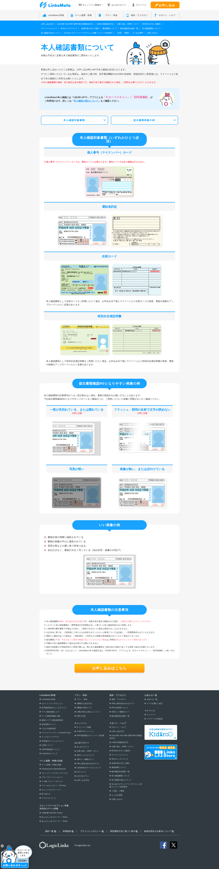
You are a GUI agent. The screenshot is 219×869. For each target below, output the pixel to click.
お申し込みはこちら (109, 668)
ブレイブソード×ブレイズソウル (54, 773)
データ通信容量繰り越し (51, 716)
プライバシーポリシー (90, 831)
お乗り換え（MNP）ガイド (128, 24)
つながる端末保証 (48, 728)
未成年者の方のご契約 (90, 28)
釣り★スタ (46, 794)
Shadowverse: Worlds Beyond (53, 769)
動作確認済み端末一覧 (129, 28)
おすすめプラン (82, 776)
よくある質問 (137, 33)
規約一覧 (49, 831)
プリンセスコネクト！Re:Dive (53, 786)
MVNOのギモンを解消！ (152, 24)
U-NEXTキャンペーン (85, 731)
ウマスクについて (48, 798)
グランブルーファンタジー (52, 777)
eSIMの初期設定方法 (105, 24)
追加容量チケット (48, 724)
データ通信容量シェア (50, 712)
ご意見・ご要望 (122, 33)
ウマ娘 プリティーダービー (52, 781)
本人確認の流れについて (51, 33)
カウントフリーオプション (52, 703)
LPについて (81, 772)
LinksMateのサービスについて (88, 768)
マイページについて (49, 28)
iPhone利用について (119, 708)
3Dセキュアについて (69, 28)
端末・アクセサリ (118, 699)
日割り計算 (81, 716)
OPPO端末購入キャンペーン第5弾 (90, 735)
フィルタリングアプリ (50, 737)
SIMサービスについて (85, 755)
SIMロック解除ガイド (85, 759)
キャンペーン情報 (83, 727)
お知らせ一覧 (151, 699)
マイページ (151, 715)
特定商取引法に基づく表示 (122, 831)
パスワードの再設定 (154, 719)
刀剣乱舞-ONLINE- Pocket (51, 813)
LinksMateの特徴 (48, 699)
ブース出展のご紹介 (154, 703)
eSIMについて (47, 745)
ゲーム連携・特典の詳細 (51, 765)
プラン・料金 (81, 699)
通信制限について (109, 28)
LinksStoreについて (49, 753)
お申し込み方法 (47, 24)
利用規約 (67, 831)
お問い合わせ (152, 33)
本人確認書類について (151, 28)
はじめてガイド (82, 747)
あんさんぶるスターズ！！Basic (54, 817)
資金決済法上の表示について (157, 831)
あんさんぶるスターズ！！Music (54, 821)
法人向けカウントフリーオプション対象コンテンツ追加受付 (88, 33)
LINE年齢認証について (50, 749)
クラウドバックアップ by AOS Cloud (56, 733)
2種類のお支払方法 (84, 703)
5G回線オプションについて (52, 741)
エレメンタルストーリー (51, 790)
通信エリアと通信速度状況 (52, 720)
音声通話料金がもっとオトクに (54, 708)
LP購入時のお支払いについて (88, 712)
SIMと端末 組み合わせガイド (88, 763)
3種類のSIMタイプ (83, 708)
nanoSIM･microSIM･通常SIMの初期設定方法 (75, 24)
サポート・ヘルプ (118, 727)
